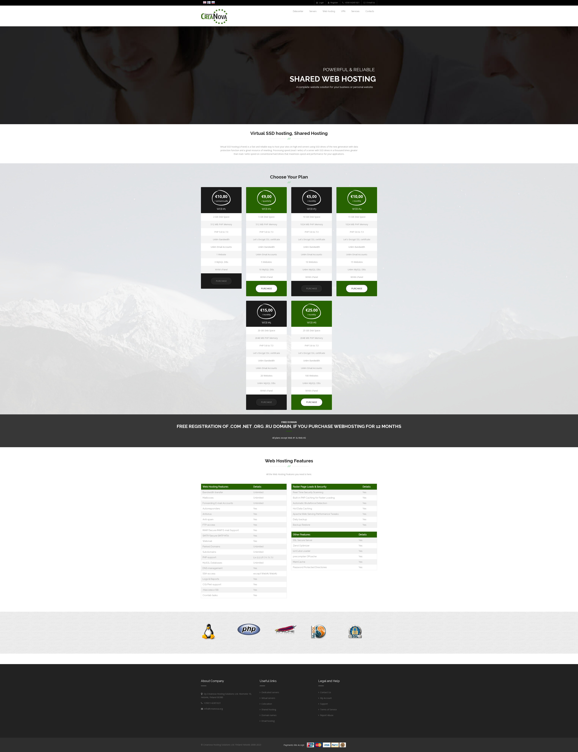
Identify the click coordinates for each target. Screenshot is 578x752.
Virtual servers (268, 698)
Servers (313, 11)
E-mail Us (370, 2)
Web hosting (329, 11)
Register (334, 2)
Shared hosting (268, 709)
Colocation (266, 703)
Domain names (269, 715)
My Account (326, 698)
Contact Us (325, 692)
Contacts (369, 11)
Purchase (221, 281)
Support (324, 703)
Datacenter (298, 11)
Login (321, 2)
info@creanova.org (213, 708)
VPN (343, 11)
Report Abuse (326, 715)
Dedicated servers (270, 692)
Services (355, 11)
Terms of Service (328, 709)
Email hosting (268, 720)
